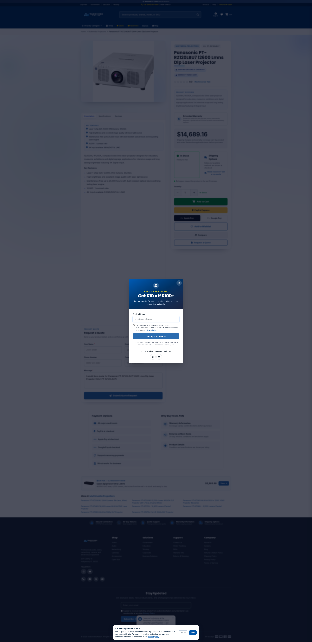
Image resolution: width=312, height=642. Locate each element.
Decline (183, 632)
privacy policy (153, 637)
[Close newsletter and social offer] (179, 283)
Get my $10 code (155, 336)
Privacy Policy (151, 330)
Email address (139, 314)
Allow (193, 632)
